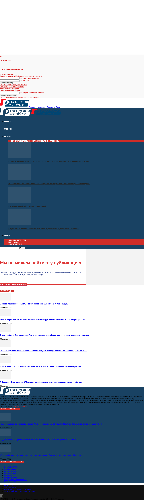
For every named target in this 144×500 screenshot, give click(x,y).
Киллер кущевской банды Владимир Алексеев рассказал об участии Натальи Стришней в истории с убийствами (51, 424)
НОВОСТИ (7, 122)
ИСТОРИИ (7, 136)
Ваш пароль (24, 80)
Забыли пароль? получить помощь (13, 85)
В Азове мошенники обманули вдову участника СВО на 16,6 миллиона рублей (35, 304)
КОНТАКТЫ (8, 486)
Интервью (25, 141)
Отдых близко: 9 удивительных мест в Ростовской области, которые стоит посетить (39, 439)
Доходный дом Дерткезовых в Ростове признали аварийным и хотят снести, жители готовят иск (44, 335)
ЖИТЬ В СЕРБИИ (13, 242)
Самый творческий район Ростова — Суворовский (27, 206)
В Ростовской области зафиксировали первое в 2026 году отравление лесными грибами (40, 366)
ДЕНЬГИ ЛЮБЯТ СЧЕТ (15, 244)
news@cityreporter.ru (20, 406)
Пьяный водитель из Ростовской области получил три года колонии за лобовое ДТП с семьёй (43, 351)
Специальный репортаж (17, 240)
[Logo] (15, 115)
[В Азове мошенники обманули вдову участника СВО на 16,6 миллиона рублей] (5, 300)
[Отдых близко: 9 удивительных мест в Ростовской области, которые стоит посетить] (5, 436)
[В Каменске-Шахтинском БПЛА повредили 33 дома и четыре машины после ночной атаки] (5, 378)
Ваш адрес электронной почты (32, 93)
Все (9, 141)
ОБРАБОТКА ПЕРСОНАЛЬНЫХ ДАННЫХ (20, 492)
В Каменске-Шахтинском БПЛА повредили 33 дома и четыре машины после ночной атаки (41, 382)
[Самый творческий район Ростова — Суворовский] (19, 202)
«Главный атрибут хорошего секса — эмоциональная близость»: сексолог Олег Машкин (40, 455)
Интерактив (16, 141)
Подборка (55, 141)
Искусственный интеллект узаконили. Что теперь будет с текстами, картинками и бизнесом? (43, 229)
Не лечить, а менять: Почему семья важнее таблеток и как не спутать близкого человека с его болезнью (48, 161)
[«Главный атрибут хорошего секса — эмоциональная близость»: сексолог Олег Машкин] (5, 451)
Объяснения (46, 141)
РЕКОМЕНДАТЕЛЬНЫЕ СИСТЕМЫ (17, 490)
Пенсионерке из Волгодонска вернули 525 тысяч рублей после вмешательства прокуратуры (42, 319)
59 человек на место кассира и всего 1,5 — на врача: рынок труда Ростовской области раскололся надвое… (49, 184)
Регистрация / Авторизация (13, 69)
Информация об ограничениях (12, 87)
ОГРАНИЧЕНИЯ (10, 488)
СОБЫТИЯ (8, 129)
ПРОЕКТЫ (7, 235)
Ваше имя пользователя (29, 78)
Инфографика (35, 141)
